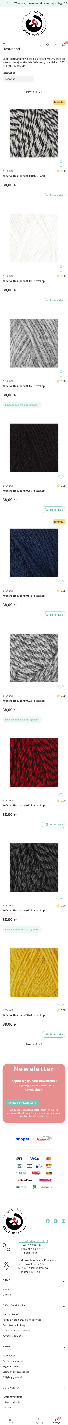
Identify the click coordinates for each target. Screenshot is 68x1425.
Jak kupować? (9, 1355)
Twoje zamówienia (12, 1396)
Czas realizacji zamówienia (16, 1330)
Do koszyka (56, 194)
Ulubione (7, 1407)
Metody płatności (11, 1314)
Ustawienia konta (11, 1402)
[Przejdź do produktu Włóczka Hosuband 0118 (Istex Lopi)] (34, 553)
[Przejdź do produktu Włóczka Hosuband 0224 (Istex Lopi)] (34, 658)
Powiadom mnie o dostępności (22, 404)
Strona (30, 91)
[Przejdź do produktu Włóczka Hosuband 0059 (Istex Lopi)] (34, 448)
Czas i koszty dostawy (14, 1325)
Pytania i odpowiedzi (13, 1360)
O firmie (7, 1294)
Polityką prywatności (38, 1116)
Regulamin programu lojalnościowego (22, 1319)
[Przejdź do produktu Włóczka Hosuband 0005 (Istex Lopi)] (34, 343)
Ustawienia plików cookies (16, 1371)
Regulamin (43, 1110)
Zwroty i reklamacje (13, 1335)
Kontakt (7, 1289)
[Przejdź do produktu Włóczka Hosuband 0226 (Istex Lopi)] (34, 867)
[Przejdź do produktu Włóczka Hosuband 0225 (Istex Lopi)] (34, 762)
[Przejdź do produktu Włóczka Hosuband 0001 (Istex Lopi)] (34, 238)
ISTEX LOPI (8, 170)
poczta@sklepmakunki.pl (33, 1241)
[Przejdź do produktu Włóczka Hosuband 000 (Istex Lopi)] (34, 133)
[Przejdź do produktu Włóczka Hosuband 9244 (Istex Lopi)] (34, 972)
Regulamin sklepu (11, 1366)
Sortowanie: (9, 72)
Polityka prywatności (13, 1377)
